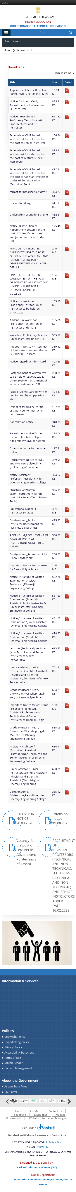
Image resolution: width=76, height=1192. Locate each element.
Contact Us (55, 1111)
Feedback (20, 1114)
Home (7, 50)
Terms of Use (12, 1058)
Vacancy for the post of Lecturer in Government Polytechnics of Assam (26, 852)
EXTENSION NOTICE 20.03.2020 (25, 818)
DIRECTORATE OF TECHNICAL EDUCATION (38, 26)
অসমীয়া (5, 3)
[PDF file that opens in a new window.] (67, 90)
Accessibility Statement (19, 1052)
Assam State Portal (16, 1086)
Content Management (18, 1068)
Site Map (34, 1111)
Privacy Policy (13, 1047)
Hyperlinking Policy (16, 1042)
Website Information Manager (47, 1118)
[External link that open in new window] (14, 1100)
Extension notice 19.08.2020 (60, 818)
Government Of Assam (37, 17)
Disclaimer (40, 1114)
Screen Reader (13, 1063)
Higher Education (38, 21)
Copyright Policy (14, 1037)
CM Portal (10, 1092)
